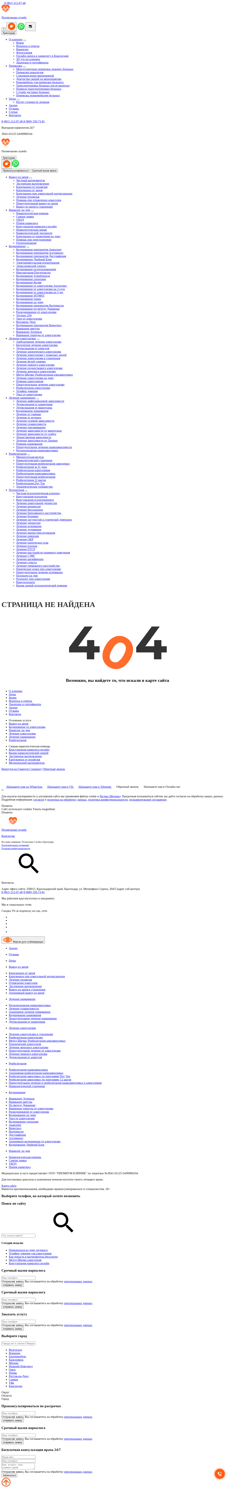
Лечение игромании (28, 526)
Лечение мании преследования (35, 532)
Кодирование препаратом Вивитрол (39, 325)
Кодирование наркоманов (32, 410)
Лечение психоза (26, 546)
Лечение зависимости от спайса (36, 434)
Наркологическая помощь (32, 213)
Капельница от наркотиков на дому (38, 236)
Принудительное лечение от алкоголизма (35, 1050)
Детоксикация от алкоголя (32, 348)
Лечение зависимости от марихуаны (39, 430)
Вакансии (22, 49)
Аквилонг (15, 1124)
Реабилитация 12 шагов (31, 480)
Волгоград (15, 1349)
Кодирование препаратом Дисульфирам (41, 256)
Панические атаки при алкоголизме (38, 569)
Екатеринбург (17, 1356)
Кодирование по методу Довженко (38, 308)
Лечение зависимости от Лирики (37, 440)
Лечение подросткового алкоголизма (39, 368)
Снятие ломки (25, 216)
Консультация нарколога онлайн (36, 226)
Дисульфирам (17, 1134)
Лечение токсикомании (31, 427)
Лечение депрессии (28, 522)
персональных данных (78, 1281)
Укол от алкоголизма (29, 318)
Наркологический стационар (34, 460)
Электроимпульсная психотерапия (37, 262)
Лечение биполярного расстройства (38, 513)
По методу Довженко (22, 1105)
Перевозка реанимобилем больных (38, 95)
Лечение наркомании (22, 397)
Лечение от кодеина (28, 417)
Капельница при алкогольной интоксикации (44, 193)
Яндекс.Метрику (110, 796)
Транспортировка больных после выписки (43, 85)
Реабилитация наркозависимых (35, 473)
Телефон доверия (27, 391)
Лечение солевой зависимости (35, 420)
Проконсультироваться (15, 170)
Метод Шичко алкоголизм (25, 1260)
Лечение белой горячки (31, 361)
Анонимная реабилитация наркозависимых (36, 1073)
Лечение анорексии (28, 506)
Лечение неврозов (27, 536)
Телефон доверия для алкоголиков (30, 1253)
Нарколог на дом (19, 210)
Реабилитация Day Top (30, 483)
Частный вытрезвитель (30, 180)
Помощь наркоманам (29, 443)
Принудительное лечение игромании (39, 572)
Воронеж (14, 1353)
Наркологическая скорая (31, 229)
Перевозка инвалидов (30, 72)
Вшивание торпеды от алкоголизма (38, 335)
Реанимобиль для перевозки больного (40, 82)
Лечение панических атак (32, 542)
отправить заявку (12, 1285)
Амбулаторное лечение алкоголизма (38, 341)
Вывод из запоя (18, 177)
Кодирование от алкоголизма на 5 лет (39, 292)
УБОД (20, 219)
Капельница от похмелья (31, 186)
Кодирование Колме (28, 282)
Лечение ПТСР (25, 549)
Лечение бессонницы (29, 509)
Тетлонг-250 (24, 315)
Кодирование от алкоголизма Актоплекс (41, 285)
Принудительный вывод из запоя (37, 203)
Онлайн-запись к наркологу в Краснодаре (42, 55)
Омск (12, 1369)
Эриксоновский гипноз (31, 266)
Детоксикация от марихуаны (34, 407)
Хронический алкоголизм (25, 1044)
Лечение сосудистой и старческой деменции (44, 519)
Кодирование (17, 246)
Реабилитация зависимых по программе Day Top (39, 1076)
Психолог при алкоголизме (33, 578)
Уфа (11, 1382)
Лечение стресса (26, 562)
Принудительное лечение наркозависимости (44, 447)
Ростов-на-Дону (19, 1376)
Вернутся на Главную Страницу (21, 769)
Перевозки (15, 65)
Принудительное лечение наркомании (33, 1018)
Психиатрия (16, 490)
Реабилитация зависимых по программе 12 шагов (40, 1079)
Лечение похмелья (27, 196)
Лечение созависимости (31, 424)
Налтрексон (16, 1131)
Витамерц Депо (26, 322)
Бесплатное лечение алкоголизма (37, 345)
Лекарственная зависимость (33, 437)
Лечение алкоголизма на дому (35, 378)
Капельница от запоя (29, 190)
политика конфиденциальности (108, 799)
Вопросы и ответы (27, 46)
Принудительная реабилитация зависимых (43, 463)
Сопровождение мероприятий (35, 75)
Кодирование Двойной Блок (34, 259)
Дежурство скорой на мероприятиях (39, 79)
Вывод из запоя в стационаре (34, 206)
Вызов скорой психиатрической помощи (41, 585)
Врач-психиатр (25, 582)
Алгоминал (16, 1138)
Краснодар (9, 33)
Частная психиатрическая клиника (38, 493)
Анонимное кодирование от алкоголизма (34, 1141)
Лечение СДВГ (25, 555)
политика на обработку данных (67, 799)
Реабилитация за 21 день (31, 466)
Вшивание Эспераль (29, 331)
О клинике (15, 39)
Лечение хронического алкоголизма (38, 351)
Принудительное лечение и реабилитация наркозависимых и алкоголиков (55, 1082)
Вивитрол (15, 1128)
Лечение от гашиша (28, 414)
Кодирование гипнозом (31, 279)
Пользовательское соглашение (15, 845)
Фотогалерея (24, 52)
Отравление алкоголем (23, 982)
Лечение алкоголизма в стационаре (38, 358)
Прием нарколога (27, 223)
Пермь (13, 1372)
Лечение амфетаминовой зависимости (40, 401)
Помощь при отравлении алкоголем (38, 200)
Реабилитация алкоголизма (33, 387)
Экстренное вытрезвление (32, 183)
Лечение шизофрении (30, 559)
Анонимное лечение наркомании (29, 1011)
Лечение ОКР (24, 539)
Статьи (13, 111)
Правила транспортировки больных (38, 88)
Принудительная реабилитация (35, 476)
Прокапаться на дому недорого (28, 1250)
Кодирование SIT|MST (30, 295)
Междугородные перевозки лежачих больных (44, 69)
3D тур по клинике (28, 59)
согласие (38, 799)
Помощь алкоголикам (29, 381)
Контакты (15, 115)
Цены (12, 98)
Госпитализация (26, 242)
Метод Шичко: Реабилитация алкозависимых (44, 374)
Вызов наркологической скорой (28, 752)
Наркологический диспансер (34, 233)
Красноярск (16, 1359)
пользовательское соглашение (148, 799)
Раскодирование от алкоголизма (36, 312)
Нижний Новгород (21, 1366)
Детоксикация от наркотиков (34, 404)
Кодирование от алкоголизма (27, 726)
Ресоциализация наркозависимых (37, 450)
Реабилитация (17, 453)
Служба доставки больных (33, 92)
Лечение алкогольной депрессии (36, 503)
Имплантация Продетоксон (33, 272)
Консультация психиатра (31, 496)
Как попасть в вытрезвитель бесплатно (33, 1256)
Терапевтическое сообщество (34, 486)
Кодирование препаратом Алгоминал (39, 252)
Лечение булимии (27, 516)
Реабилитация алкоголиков (33, 470)
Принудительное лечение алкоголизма (40, 384)
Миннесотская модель (30, 457)
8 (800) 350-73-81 (34, 121)
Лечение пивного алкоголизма (35, 364)
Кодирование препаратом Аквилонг (39, 249)
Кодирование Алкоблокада (33, 275)
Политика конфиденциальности (15, 848)
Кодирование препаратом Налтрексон (40, 305)
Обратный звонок (54, 769)
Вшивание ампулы (28, 328)
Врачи (20, 42)
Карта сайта (8, 1185)
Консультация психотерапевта (35, 499)
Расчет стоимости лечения (32, 102)
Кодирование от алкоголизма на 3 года (40, 289)
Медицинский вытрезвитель (27, 762)
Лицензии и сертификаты (32, 62)
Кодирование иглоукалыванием (36, 269)
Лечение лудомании (28, 529)
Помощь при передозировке (33, 239)
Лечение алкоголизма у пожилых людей (41, 354)
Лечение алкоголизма (22, 338)
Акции (13, 105)
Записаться (9, 1475)
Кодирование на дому (30, 302)
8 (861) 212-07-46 (15, 3)
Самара (13, 1379)
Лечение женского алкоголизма (36, 371)
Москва (13, 1363)
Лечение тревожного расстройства (38, 565)
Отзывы (14, 108)
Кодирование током (28, 298)
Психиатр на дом (27, 575)
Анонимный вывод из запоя (26, 992)
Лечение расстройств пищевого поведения (43, 552)
